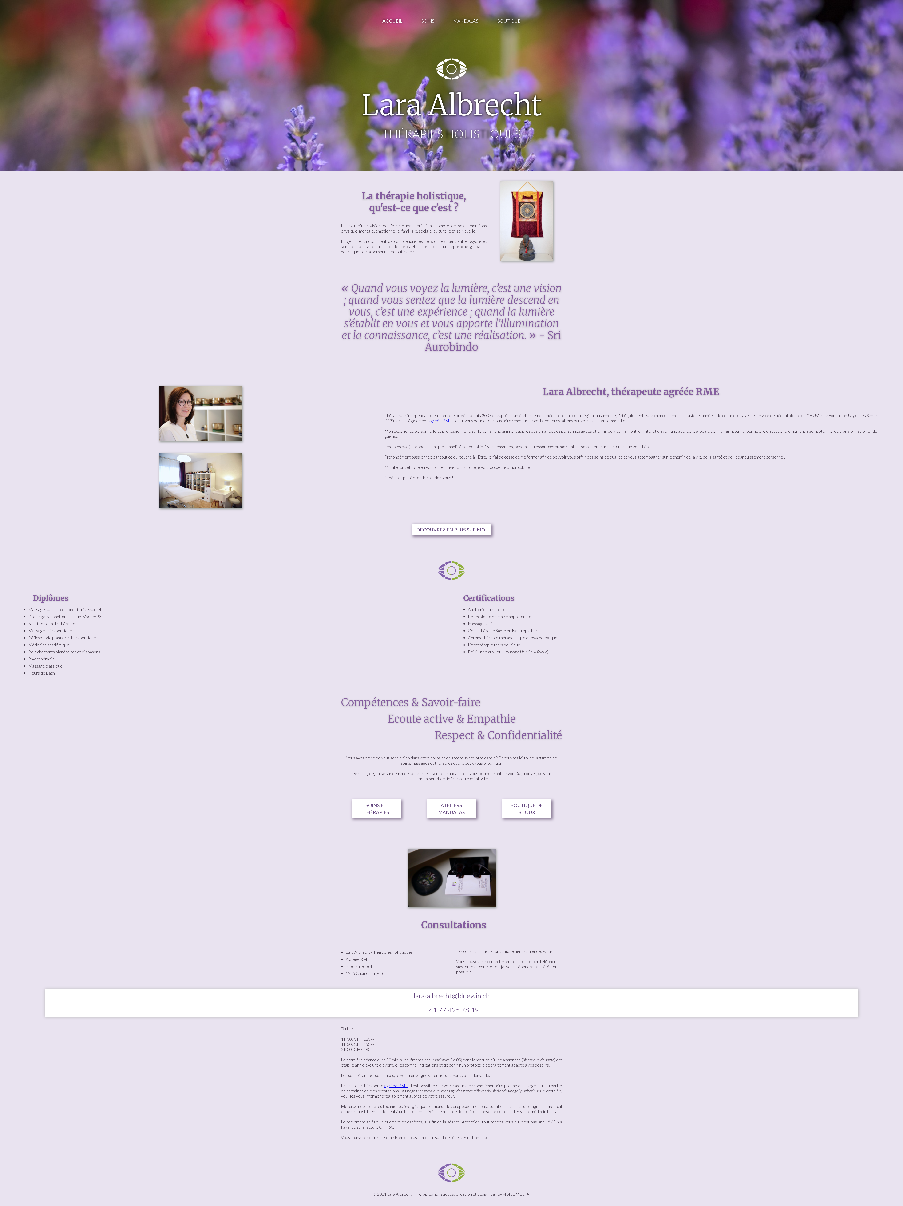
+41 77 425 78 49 (452, 1009)
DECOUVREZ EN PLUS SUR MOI (451, 529)
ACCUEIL (392, 21)
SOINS (427, 21)
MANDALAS (465, 21)
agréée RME (440, 420)
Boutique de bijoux (527, 808)
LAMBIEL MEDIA (513, 1194)
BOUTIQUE (509, 21)
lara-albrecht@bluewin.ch (452, 995)
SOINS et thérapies (376, 808)
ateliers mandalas (451, 808)
